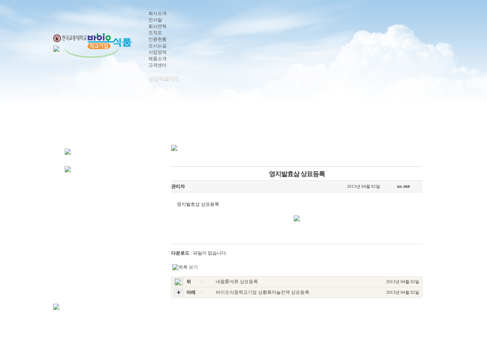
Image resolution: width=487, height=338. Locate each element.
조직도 (155, 32)
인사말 (155, 19)
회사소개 (157, 13)
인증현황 (157, 39)
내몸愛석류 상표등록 (237, 281)
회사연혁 (157, 26)
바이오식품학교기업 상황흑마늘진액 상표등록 (262, 292)
